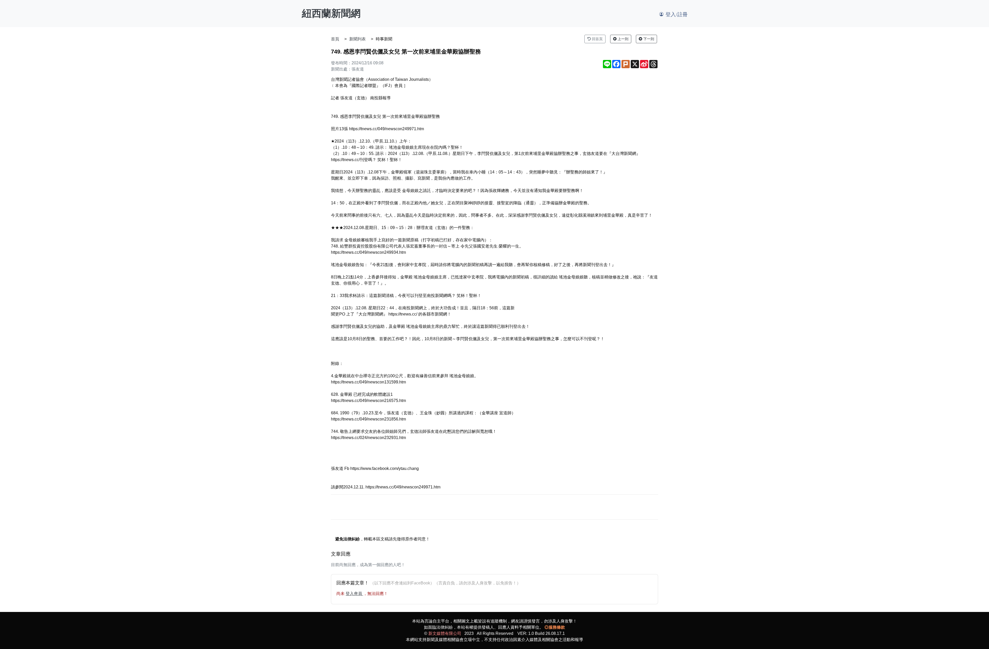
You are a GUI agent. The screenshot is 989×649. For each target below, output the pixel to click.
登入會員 (354, 593)
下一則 (648, 39)
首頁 (335, 39)
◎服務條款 (554, 627)
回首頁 (597, 39)
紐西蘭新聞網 (331, 13)
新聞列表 (357, 39)
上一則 (622, 39)
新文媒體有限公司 (444, 633)
